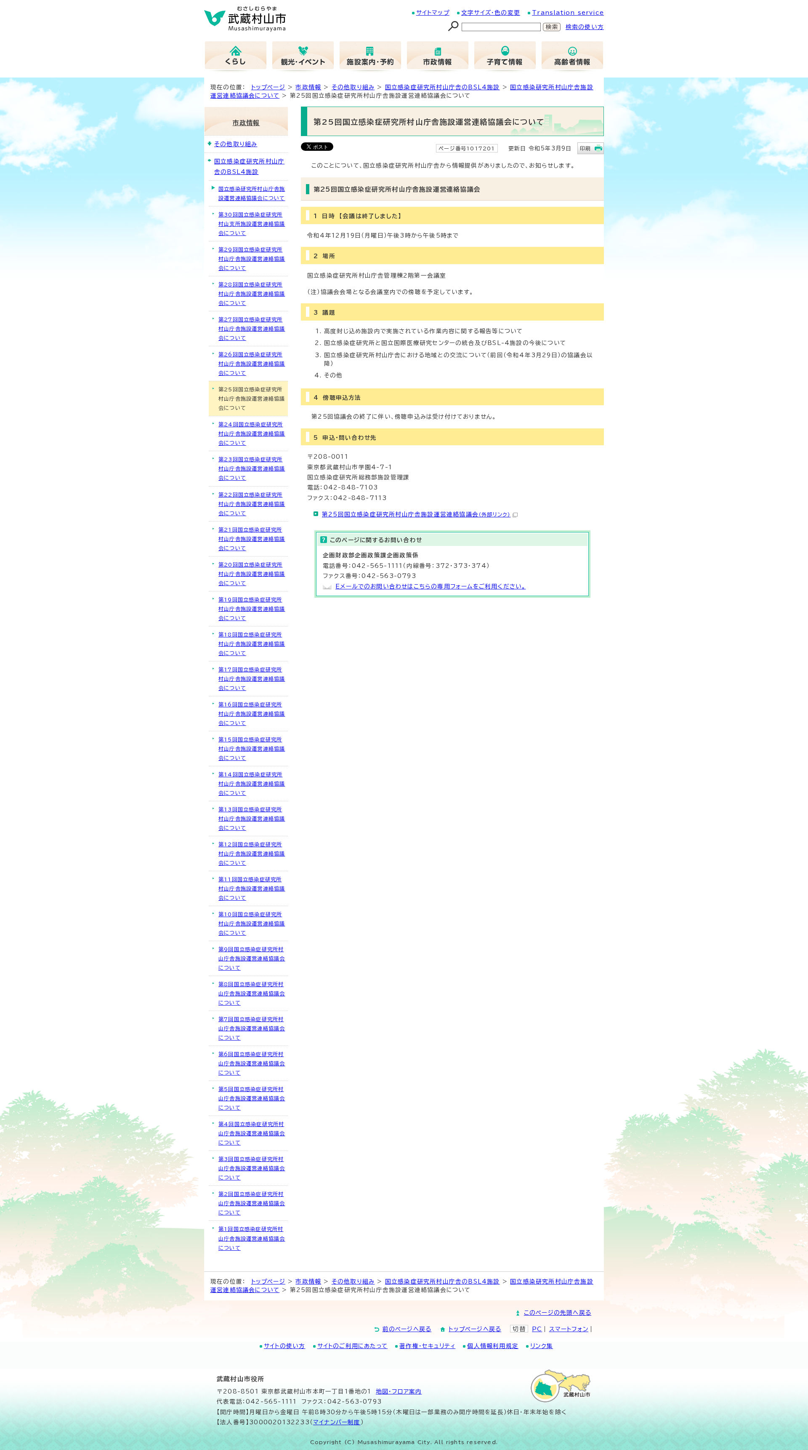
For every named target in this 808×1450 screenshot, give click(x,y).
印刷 (585, 148)
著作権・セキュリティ (427, 1346)
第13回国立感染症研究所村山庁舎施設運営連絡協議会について (251, 818)
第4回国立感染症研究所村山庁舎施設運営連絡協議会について (251, 1133)
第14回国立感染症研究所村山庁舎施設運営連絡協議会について (251, 783)
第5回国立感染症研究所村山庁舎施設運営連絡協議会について (251, 1098)
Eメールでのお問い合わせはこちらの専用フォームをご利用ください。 (430, 586)
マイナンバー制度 (337, 1422)
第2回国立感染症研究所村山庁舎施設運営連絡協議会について (251, 1203)
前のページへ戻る (407, 1329)
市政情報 (308, 87)
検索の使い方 (585, 27)
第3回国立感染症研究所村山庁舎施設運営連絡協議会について (251, 1168)
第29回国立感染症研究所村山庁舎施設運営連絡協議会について (251, 258)
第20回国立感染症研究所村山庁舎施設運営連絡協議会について (251, 574)
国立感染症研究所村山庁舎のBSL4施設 (442, 87)
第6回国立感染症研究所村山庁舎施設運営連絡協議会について (251, 1063)
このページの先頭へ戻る (557, 1313)
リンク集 (541, 1346)
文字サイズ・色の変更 (490, 13)
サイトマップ (432, 13)
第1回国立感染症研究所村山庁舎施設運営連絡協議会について (251, 1238)
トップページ (268, 87)
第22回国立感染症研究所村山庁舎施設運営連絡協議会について (251, 504)
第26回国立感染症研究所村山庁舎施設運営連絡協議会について (251, 363)
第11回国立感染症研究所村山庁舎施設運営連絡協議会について (251, 888)
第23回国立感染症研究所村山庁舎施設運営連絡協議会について (251, 468)
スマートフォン (568, 1329)
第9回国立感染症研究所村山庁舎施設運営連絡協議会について (251, 958)
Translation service (568, 13)
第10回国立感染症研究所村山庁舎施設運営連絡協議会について (251, 923)
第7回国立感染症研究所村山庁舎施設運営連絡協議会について (251, 1028)
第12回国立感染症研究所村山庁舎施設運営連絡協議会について (251, 853)
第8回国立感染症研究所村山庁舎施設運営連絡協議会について (251, 993)
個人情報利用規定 (492, 1346)
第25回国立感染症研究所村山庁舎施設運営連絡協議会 (416, 514)
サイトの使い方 (284, 1346)
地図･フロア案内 (399, 1391)
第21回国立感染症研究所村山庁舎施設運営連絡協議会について (251, 539)
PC (537, 1329)
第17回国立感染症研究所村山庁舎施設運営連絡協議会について (251, 678)
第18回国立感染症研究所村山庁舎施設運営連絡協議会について (251, 643)
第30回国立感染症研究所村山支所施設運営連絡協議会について (251, 223)
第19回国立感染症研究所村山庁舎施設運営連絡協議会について (251, 609)
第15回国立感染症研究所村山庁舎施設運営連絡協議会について (251, 748)
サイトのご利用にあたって (352, 1346)
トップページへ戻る (475, 1329)
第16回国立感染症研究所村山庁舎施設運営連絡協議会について (251, 713)
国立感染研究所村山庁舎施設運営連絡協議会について (251, 193)
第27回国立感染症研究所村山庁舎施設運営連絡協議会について (251, 328)
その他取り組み (353, 87)
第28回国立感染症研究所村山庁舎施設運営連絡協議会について (251, 293)
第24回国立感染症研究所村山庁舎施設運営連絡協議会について (251, 433)
